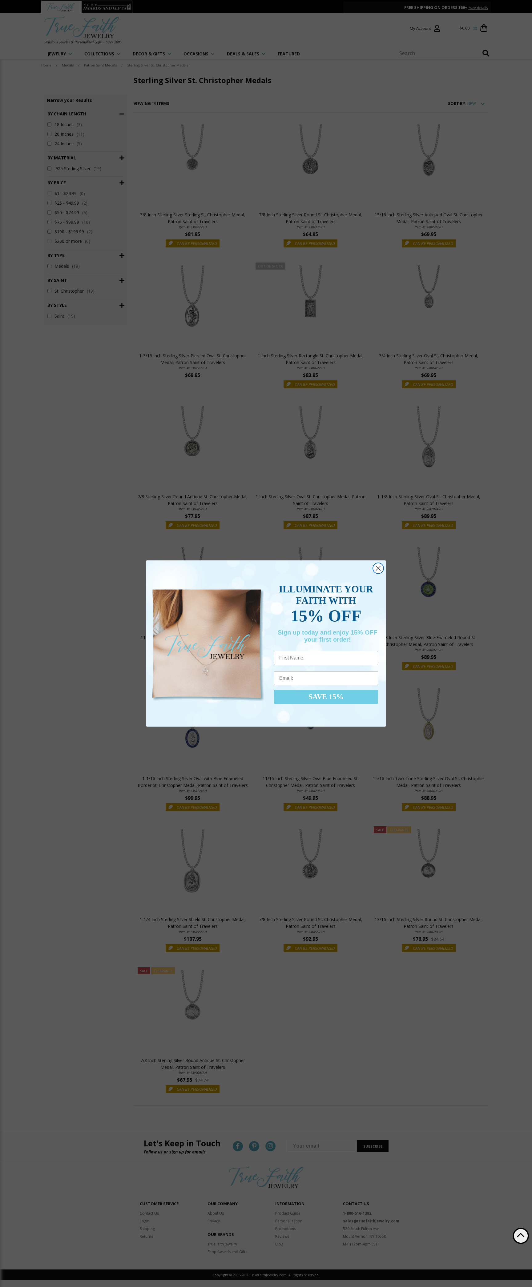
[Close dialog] (378, 568)
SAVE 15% (326, 697)
